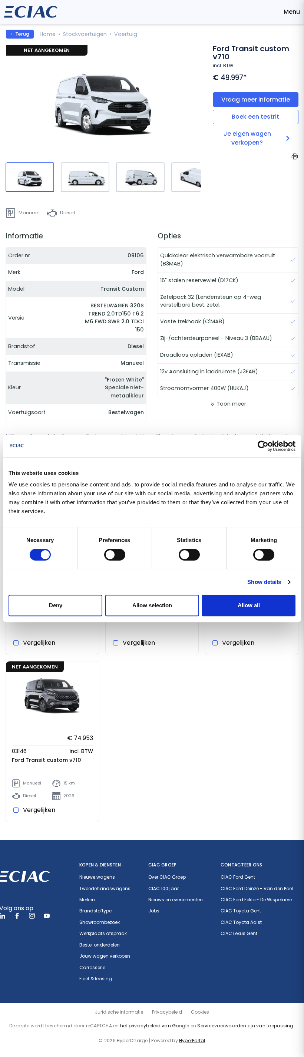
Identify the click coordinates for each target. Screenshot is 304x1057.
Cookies (200, 1012)
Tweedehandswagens (104, 888)
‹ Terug (19, 34)
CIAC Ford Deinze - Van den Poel (257, 888)
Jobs (153, 911)
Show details (264, 582)
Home (48, 34)
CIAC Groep (162, 865)
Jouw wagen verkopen (104, 956)
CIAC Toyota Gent (241, 911)
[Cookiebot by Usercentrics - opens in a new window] (263, 446)
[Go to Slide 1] (30, 177)
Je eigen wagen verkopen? (247, 138)
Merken (87, 899)
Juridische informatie (119, 1012)
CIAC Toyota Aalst (241, 922)
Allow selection (152, 605)
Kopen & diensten (100, 865)
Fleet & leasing (95, 978)
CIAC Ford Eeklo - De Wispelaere (256, 899)
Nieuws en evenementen (175, 899)
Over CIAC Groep (167, 877)
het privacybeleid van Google (154, 1026)
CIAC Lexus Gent (239, 933)
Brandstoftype (95, 911)
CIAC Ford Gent (238, 877)
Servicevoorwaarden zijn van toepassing (245, 1026)
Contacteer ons (241, 865)
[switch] (114, 555)
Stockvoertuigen (85, 34)
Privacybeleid (167, 1012)
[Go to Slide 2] (85, 177)
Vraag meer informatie (255, 99)
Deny (55, 605)
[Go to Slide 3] (140, 177)
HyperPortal (192, 1040)
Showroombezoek (99, 922)
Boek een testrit (255, 116)
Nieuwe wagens (97, 877)
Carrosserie (92, 967)
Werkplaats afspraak (103, 933)
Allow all (249, 605)
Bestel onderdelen (99, 945)
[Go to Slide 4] (195, 177)
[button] (103, 102)
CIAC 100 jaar (163, 888)
